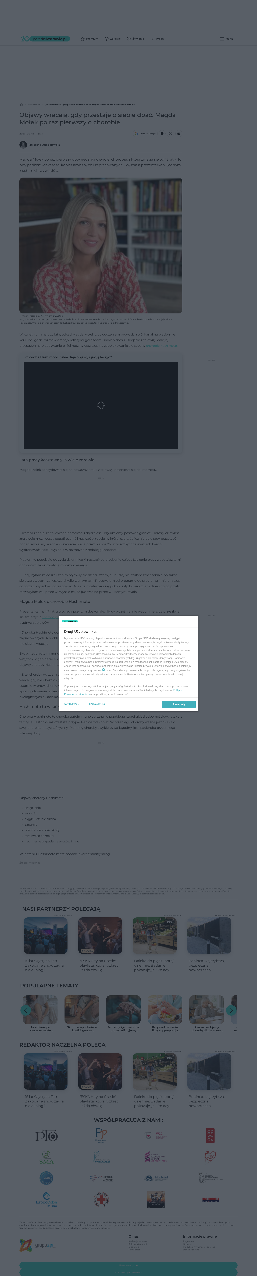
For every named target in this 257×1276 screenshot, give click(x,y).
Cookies (85, 694)
